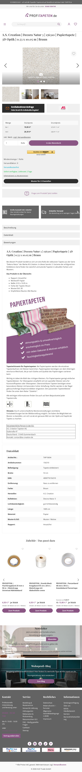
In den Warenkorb (53, 143)
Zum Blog (41, 681)
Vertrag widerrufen (11, 736)
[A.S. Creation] (63, 108)
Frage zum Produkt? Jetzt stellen (44, 193)
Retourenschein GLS (30, 719)
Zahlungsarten (28, 711)
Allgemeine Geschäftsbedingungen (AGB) (51, 713)
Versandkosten (59, 765)
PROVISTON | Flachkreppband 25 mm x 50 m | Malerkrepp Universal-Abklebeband (13, 587)
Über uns (67, 706)
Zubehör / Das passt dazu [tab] (40, 540)
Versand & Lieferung (30, 708)
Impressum (47, 719)
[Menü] (4, 24)
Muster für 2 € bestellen (41, 181)
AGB (53, 651)
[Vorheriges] (4, 66)
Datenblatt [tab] (8, 235)
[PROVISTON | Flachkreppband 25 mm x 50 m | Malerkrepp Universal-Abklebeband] (14, 561)
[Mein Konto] (69, 24)
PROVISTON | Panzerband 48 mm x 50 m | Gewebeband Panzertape (67, 585)
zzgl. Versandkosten (22, 137)
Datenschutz (47, 703)
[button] (41, 152)
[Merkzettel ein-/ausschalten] (74, 54)
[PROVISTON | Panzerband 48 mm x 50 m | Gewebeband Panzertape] (68, 561)
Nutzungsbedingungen (39, 646)
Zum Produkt (14, 610)
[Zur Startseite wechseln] (41, 15)
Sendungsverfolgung (71, 703)
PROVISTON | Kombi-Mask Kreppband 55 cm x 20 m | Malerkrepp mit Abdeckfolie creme (40, 587)
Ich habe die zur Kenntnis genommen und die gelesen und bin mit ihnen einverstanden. (38, 652)
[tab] (41, 227)
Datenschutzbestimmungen (22, 651)
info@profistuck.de (9, 730)
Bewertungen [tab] (10, 242)
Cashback (26, 727)
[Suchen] (59, 24)
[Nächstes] (77, 66)
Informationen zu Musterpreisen (16, 176)
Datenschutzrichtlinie (17, 646)
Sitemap (26, 730)
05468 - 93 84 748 (8, 714)
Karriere (67, 714)
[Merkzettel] (75, 24)
